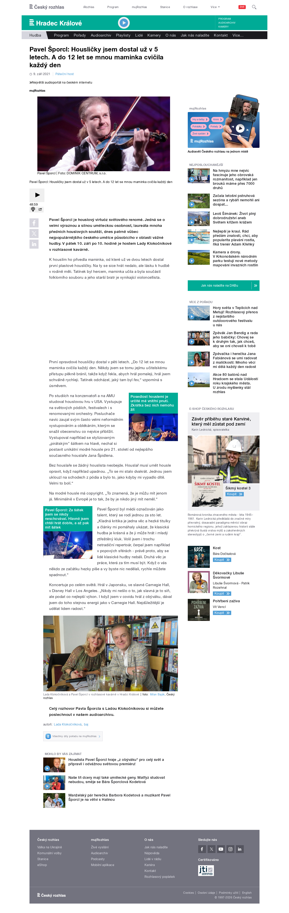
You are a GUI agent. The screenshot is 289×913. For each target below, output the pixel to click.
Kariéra (149, 865)
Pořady (80, 35)
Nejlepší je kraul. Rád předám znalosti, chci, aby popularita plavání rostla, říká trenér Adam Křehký (235, 237)
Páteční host (64, 74)
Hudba (35, 35)
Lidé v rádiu (152, 859)
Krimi (216, 119)
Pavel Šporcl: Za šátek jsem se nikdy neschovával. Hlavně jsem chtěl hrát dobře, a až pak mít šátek (67, 518)
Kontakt (221, 35)
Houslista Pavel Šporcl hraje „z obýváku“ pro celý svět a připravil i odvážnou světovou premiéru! (116, 762)
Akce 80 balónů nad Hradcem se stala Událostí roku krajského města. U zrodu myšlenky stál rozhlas (235, 383)
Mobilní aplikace (102, 865)
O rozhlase (190, 7)
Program (113, 7)
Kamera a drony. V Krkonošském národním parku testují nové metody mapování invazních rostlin (235, 258)
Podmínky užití (228, 892)
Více (238, 35)
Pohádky (197, 126)
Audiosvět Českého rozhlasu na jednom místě (218, 151)
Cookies (188, 892)
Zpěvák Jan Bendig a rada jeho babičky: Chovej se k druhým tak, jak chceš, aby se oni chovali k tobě (235, 339)
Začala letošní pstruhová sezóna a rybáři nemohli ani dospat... (236, 200)
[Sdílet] (40, 209)
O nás (171, 35)
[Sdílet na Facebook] (34, 222)
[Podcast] (33, 209)
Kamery (223, 26)
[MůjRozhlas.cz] (37, 91)
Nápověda (151, 853)
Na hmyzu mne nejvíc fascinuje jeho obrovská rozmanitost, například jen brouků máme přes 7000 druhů (235, 179)
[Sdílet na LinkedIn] (34, 244)
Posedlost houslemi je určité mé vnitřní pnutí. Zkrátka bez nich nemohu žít (152, 403)
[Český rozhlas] (46, 7)
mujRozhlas (139, 7)
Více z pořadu (201, 302)
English (247, 892)
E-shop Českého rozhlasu (211, 409)
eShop (42, 865)
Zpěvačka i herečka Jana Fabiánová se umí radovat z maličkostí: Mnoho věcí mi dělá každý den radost (235, 360)
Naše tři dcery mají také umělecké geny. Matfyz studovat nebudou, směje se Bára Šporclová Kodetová (116, 779)
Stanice (165, 7)
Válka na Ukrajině (49, 847)
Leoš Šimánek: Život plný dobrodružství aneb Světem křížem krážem (234, 217)
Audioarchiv (226, 22)
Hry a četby (198, 119)
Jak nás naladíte (195, 35)
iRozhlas (88, 7)
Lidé (139, 35)
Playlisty (123, 35)
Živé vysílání (198, 133)
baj (86, 724)
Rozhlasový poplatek (159, 877)
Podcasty (98, 859)
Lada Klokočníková (67, 724)
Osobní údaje (206, 892)
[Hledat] (254, 7)
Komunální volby (49, 853)
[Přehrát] (36, 195)
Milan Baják (157, 694)
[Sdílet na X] (34, 233)
